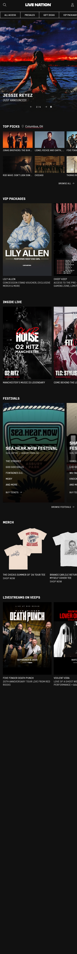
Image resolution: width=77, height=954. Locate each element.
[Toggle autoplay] (51, 106)
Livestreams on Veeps (21, 597)
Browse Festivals (61, 506)
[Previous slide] (30, 106)
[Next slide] (46, 106)
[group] (18, 141)
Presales (30, 15)
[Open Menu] (72, 5)
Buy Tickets (12, 492)
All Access (10, 15)
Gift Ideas (49, 15)
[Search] (4, 5)
